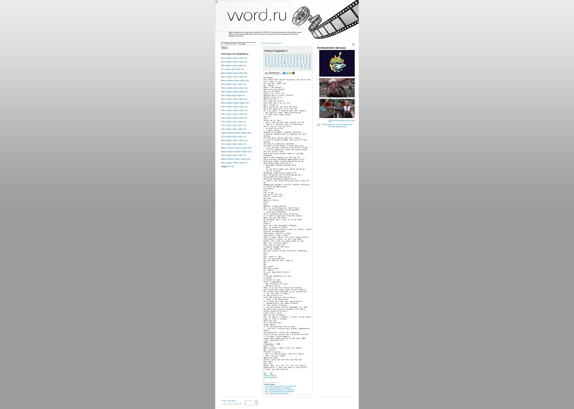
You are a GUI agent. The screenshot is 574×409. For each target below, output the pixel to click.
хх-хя (243, 137)
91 (303, 63)
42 (291, 58)
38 (278, 58)
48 (310, 58)
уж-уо (231, 129)
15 (300, 54)
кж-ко (231, 95)
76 (303, 61)
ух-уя (243, 129)
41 (288, 58)
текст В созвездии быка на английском (279, 391)
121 (309, 68)
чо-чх (237, 144)
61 (303, 59)
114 (294, 66)
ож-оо (232, 110)
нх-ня (244, 107)
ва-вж (225, 65)
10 (285, 54)
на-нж (225, 107)
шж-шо (234, 148)
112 (286, 66)
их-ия (244, 88)
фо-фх (240, 133)
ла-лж (225, 99)
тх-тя (243, 125)
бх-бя (244, 62)
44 (297, 58)
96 (272, 65)
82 (275, 63)
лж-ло (232, 99)
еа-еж (225, 77)
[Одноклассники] (290, 73)
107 (266, 66)
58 (294, 59)
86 (288, 63)
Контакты (232, 401)
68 (278, 61)
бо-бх (238, 62)
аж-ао (232, 58)
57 (291, 59)
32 (307, 56)
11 (288, 54)
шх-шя (248, 148)
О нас (224, 401)
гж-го (231, 69)
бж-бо (232, 62)
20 (269, 56)
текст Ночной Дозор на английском (278, 388)
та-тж (225, 125)
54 (282, 59)
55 (285, 59)
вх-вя (243, 65)
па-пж (225, 114)
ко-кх (237, 95)
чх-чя (243, 144)
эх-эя (243, 155)
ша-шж (227, 148)
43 (294, 58)
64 (266, 61)
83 (278, 63)
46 (303, 58)
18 (310, 54)
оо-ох (238, 110)
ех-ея (244, 77)
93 (310, 63)
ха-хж (225, 137)
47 (307, 58)
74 (297, 61)
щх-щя (248, 151)
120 (305, 68)
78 (310, 61)
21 (272, 56)
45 (300, 58)
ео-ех (238, 77)
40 (285, 58)
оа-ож (225, 110)
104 (301, 65)
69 (282, 61)
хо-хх (237, 137)
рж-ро (232, 118)
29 (297, 56)
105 (305, 65)
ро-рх (238, 118)
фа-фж (226, 133)
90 (300, 63)
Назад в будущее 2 (275, 43)
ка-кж (225, 95)
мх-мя (245, 103)
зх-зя (243, 84)
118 (309, 66)
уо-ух (237, 129)
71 (288, 61)
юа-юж (226, 159)
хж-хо (231, 137)
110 (278, 66)
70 (285, 61)
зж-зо (231, 84)
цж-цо (232, 140)
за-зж (225, 84)
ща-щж (227, 151)
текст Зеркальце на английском (277, 393)
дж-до (232, 73)
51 (272, 59)
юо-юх (240, 159)
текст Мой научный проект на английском (280, 386)
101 (289, 65)
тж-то (231, 125)
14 (297, 54)
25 (285, 56)
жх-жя (245, 80)
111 (282, 66)
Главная (264, 43)
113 (290, 66)
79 (266, 63)
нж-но (232, 107)
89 (297, 63)
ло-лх (238, 99)
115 (298, 66)
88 (294, 63)
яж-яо (232, 163)
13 (294, 54)
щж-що (234, 151)
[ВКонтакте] (284, 73)
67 (275, 61)
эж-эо (231, 155)
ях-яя (244, 163)
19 (266, 56)
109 (274, 66)
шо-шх (241, 148)
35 (269, 58)
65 (269, 61)
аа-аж (225, 58)
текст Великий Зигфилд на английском (279, 390)
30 (300, 56)
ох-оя (244, 110)
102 (293, 65)
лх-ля (244, 99)
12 (291, 54)
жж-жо (233, 80)
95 (269, 65)
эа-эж (225, 155)
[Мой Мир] (293, 73)
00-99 (230, 166)
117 (305, 66)
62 (307, 59)
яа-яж (225, 163)
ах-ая (244, 58)
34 (266, 58)
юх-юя (246, 159)
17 (307, 54)
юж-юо (233, 159)
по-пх (238, 114)
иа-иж (225, 88)
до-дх (238, 73)
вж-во (231, 65)
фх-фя (247, 133)
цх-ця (244, 140)
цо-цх (238, 140)
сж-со (231, 122)
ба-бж (225, 62)
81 (272, 63)
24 (282, 56)
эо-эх (237, 155)
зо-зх (237, 84)
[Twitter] (287, 73)
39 (282, 58)
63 (310, 59)
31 (303, 56)
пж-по (232, 114)
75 (300, 61)
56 (288, 59)
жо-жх (239, 80)
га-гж (225, 69)
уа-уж (225, 129)
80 (269, 63)
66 (272, 61)
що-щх (241, 151)
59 (297, 59)
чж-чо (231, 144)
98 (278, 65)
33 (310, 56)
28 (294, 56)
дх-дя (244, 73)
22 (275, 56)
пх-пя (244, 114)
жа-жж (226, 80)
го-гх (236, 69)
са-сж (225, 122)
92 (307, 63)
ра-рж (225, 118)
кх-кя (242, 95)
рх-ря (244, 118)
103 (297, 65)
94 (266, 65)
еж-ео (232, 77)
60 (300, 59)
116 (301, 66)
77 (307, 61)
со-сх (237, 122)
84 (281, 63)
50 (269, 59)
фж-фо (233, 133)
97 (275, 65)
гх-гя (241, 69)
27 (291, 56)
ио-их (238, 88)
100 (285, 65)
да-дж (225, 73)
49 (266, 59)
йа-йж (225, 92)
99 (282, 65)
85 (285, 63)
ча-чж (225, 144)
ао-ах (238, 58)
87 (291, 63)
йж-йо (232, 92)
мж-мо (232, 103)
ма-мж (226, 103)
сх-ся (243, 122)
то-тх (237, 125)
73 (294, 61)
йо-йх (238, 92)
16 (303, 54)
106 (309, 65)
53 (278, 59)
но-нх (238, 107)
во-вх (237, 65)
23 (278, 56)
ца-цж (225, 140)
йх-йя (244, 92)
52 (275, 59)
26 (288, 56)
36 (272, 58)
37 (275, 58)
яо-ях (238, 163)
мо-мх (239, 103)
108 (270, 66)
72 (291, 61)
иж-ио (232, 88)
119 (301, 68)
